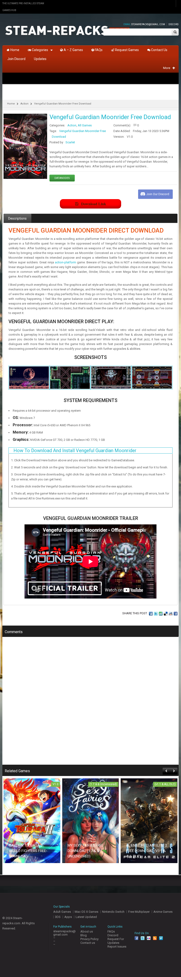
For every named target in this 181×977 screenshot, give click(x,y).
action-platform (65, 262)
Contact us (87, 943)
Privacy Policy (89, 939)
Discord (174, 24)
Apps (68, 917)
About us (86, 931)
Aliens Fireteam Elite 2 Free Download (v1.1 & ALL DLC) (146, 850)
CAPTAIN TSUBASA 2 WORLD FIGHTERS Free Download (27, 850)
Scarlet (70, 142)
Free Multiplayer (139, 911)
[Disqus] (90, 704)
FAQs (111, 931)
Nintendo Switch (113, 911)
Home (11, 103)
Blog (83, 935)
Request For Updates (115, 941)
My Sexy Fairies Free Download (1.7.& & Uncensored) (85, 850)
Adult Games (62, 911)
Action (25, 103)
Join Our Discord (157, 194)
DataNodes (62, 178)
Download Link (93, 203)
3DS (58, 917)
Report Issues (116, 946)
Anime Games (163, 911)
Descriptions (17, 218)
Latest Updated (86, 917)
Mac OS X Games (86, 911)
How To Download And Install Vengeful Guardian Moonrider (74, 450)
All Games (85, 125)
